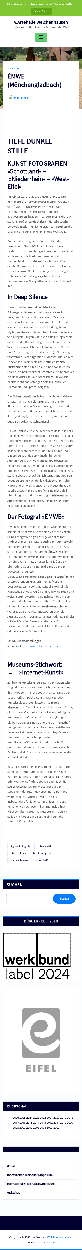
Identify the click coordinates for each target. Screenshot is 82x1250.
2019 (63, 1118)
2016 (22, 1123)
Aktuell (10, 1166)
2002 (56, 1127)
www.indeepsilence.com (44, 646)
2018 (70, 1118)
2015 (29, 1123)
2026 (16, 1118)
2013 (43, 1123)
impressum (49, 1242)
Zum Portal (41, 11)
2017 (16, 1123)
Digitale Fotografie (20, 846)
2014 (36, 1123)
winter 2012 (41, 860)
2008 (16, 1127)
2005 (36, 1127)
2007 (22, 1127)
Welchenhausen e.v (59, 1237)
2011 (56, 1123)
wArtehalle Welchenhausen (41, 22)
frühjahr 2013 (44, 846)
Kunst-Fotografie (42, 853)
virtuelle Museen (19, 860)
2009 (70, 1123)
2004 (43, 1127)
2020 (56, 1118)
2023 (36, 1118)
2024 (29, 1118)
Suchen (15, 884)
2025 (22, 1118)
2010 (63, 1123)
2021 (50, 1118)
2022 (43, 1118)
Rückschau (13, 68)
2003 (50, 1127)
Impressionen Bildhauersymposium (29, 1175)
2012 (50, 1123)
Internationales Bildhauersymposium (30, 1184)
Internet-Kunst (18, 853)
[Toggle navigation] (41, 37)
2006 (29, 1127)
